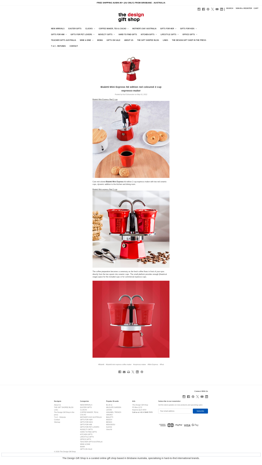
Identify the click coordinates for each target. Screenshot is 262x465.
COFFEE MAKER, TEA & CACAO (112, 29)
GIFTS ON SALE (113, 40)
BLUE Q (109, 405)
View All (109, 429)
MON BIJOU (110, 425)
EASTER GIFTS (74, 29)
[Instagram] (199, 9)
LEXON (109, 410)
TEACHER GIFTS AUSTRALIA (63, 40)
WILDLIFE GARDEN (113, 407)
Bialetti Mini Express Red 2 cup (105, 99)
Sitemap (57, 422)
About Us (128, 40)
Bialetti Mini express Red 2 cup (105, 189)
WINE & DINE (85, 40)
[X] (212, 9)
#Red (162, 364)
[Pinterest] (208, 9)
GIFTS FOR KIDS (187, 29)
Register (248, 8)
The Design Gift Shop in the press (189, 40)
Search (229, 8)
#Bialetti (101, 364)
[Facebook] (203, 9)
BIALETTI (109, 417)
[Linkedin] (221, 9)
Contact (74, 46)
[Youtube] (217, 9)
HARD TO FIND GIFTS (128, 34)
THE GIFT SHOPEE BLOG (148, 40)
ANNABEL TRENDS (113, 412)
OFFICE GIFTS (188, 34)
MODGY (109, 420)
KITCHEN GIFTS (147, 34)
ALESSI (109, 427)
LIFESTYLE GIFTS (168, 34)
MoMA (100, 40)
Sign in (239, 8)
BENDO (109, 422)
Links (165, 40)
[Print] (128, 372)
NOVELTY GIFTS (105, 34)
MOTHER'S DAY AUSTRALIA (144, 29)
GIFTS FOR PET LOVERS (81, 34)
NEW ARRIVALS (58, 29)
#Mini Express (153, 364)
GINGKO (109, 415)
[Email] (124, 372)
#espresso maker (139, 364)
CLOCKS (89, 29)
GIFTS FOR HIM (57, 34)
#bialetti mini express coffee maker (119, 364)
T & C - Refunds (58, 46)
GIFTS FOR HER (167, 29)
